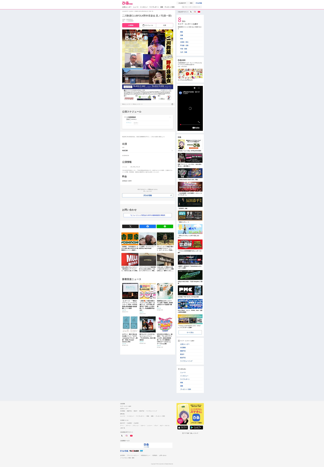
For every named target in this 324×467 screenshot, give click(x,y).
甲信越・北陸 (184, 45)
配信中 (182, 354)
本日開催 (183, 347)
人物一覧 (122, 428)
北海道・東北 (184, 42)
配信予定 (183, 358)
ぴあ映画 (129, 423)
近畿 (181, 35)
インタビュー (144, 7)
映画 (191, 3)
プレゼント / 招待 (185, 389)
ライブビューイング (186, 361)
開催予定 (183, 351)
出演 (164, 25)
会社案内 (122, 455)
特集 (181, 382)
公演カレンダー (185, 344)
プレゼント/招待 (169, 7)
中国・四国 (183, 49)
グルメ (156, 425)
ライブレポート (154, 7)
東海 (181, 39)
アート (122, 425)
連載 (161, 7)
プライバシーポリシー (133, 455)
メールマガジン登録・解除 (127, 458)
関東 (181, 32)
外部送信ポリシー (145, 455)
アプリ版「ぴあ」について (191, 433)
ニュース (135, 7)
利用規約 (154, 455)
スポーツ (143, 425)
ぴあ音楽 (131, 11)
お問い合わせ (162, 455)
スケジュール (149, 25)
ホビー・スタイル (164, 425)
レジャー (149, 425)
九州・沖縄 (183, 52)
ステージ (128, 425)
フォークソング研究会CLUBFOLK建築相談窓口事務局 (148, 215)
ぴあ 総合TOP (182, 3)
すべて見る (190, 332)
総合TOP (122, 423)
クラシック (136, 425)
